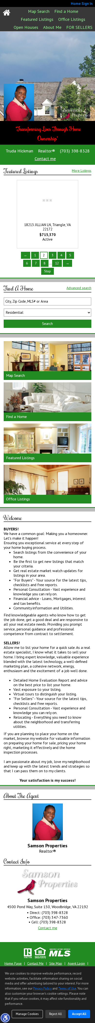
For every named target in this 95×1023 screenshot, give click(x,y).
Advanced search (78, 288)
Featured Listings (37, 19)
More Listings (81, 170)
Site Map (55, 963)
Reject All (55, 1014)
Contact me (45, 158)
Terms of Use (67, 988)
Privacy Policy (42, 988)
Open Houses (26, 27)
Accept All (79, 1014)
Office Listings (71, 19)
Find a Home (66, 11)
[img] (47, 360)
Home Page (13, 963)
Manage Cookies (27, 1014)
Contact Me (35, 963)
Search (47, 323)
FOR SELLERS (79, 27)
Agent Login (76, 963)
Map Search (38, 11)
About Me (52, 27)
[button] (5, 1017)
